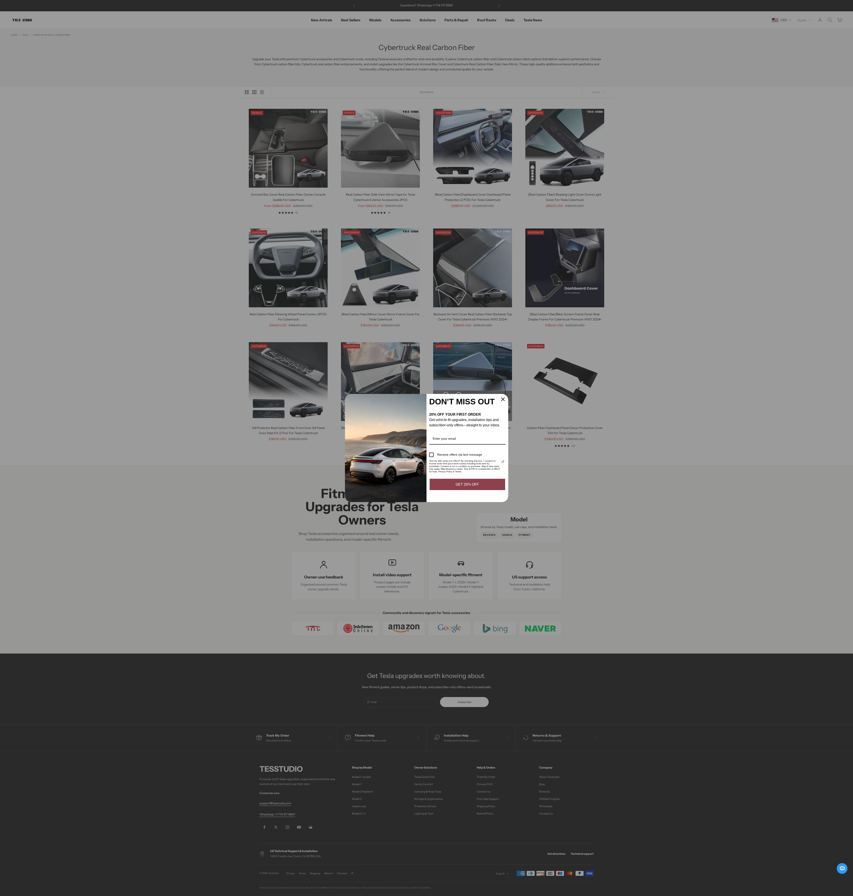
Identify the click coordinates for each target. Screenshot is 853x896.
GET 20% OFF (467, 484)
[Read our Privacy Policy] (503, 461)
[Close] (503, 399)
